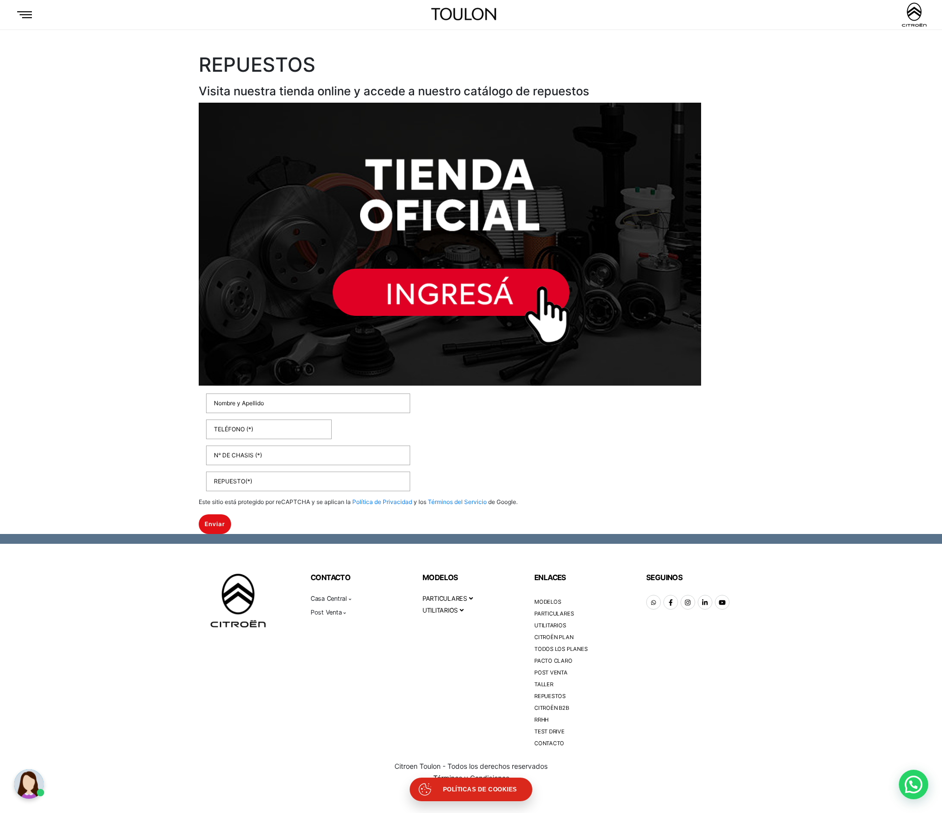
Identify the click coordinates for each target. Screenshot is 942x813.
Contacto (549, 743)
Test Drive (549, 731)
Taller (543, 684)
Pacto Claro (553, 660)
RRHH (541, 719)
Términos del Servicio (457, 501)
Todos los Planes (560, 648)
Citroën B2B (551, 707)
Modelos (547, 601)
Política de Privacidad (382, 501)
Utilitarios (550, 625)
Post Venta (551, 672)
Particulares (554, 613)
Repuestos (550, 696)
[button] (913, 784)
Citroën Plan (553, 637)
